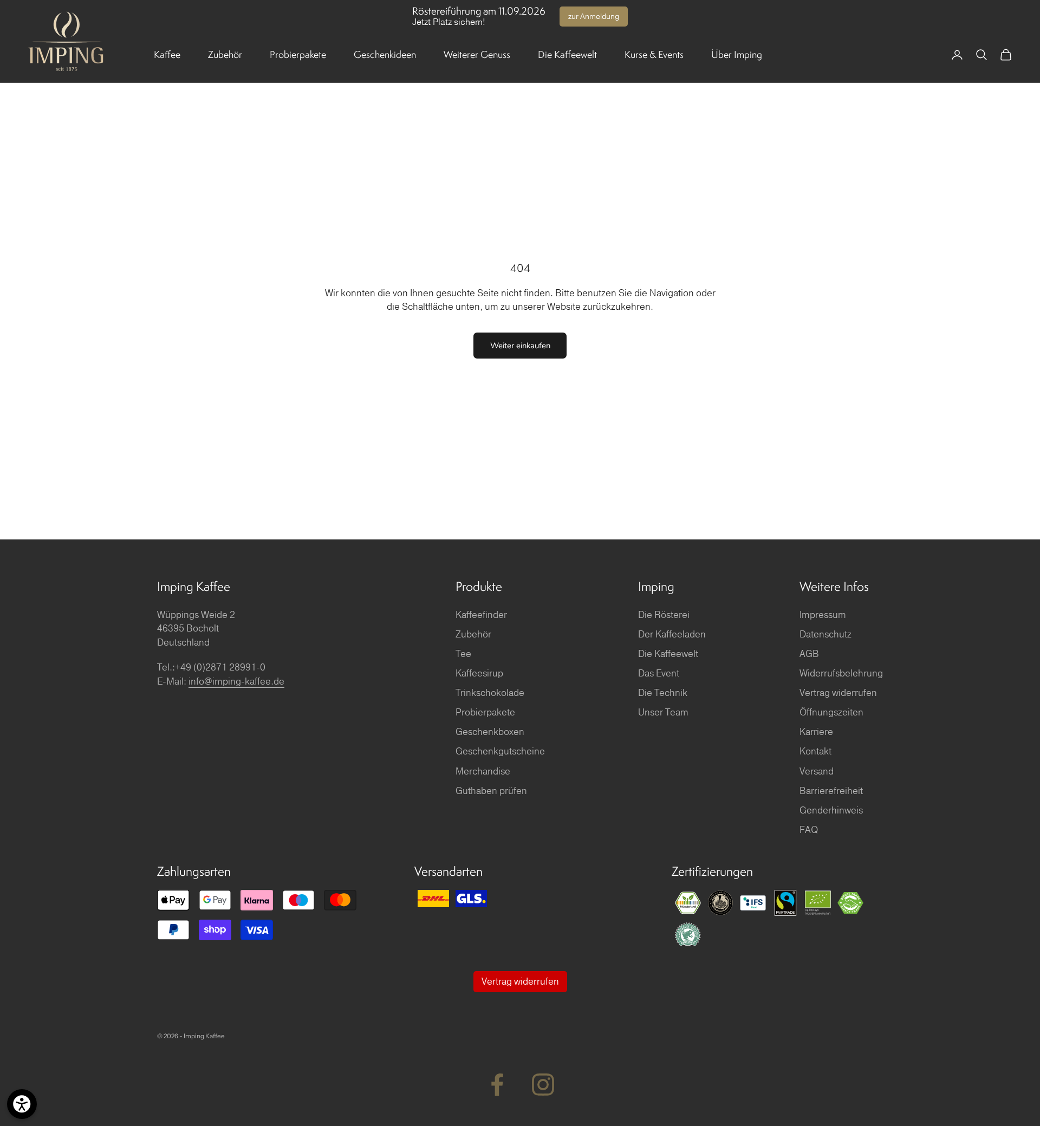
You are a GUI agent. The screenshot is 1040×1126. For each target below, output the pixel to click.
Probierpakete (298, 54)
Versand (817, 771)
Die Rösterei (664, 615)
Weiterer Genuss (477, 54)
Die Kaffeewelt (567, 54)
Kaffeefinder (481, 615)
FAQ (809, 830)
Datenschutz (825, 634)
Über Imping (736, 54)
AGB (809, 654)
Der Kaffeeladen (672, 634)
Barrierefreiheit (831, 791)
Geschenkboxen (490, 732)
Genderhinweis (831, 810)
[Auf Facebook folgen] (497, 1084)
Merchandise (483, 771)
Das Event (658, 673)
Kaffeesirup (479, 673)
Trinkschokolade (490, 693)
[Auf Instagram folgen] (543, 1084)
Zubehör (225, 54)
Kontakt (815, 751)
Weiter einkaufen (520, 345)
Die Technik (662, 693)
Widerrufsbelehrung (841, 673)
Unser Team (663, 712)
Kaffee (167, 54)
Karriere (816, 732)
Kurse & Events (654, 54)
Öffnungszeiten (831, 712)
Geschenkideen (385, 54)
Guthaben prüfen (491, 791)
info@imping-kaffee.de (236, 681)
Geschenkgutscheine (500, 751)
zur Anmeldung (593, 16)
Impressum (823, 615)
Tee (463, 654)
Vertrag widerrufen (838, 693)
